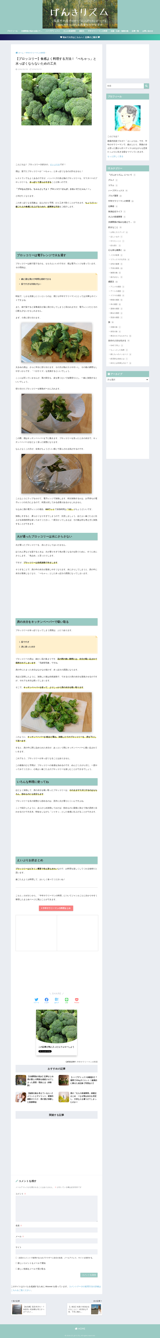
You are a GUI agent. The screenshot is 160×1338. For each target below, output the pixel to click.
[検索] (146, 86)
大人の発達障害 (69, 31)
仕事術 (112, 206)
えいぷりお (55, 164)
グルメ (112, 180)
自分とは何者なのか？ (120, 363)
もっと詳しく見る (115, 156)
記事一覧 (135, 31)
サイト (19, 1247)
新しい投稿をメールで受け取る (32, 1269)
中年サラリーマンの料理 (97, 31)
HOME (81, 1328)
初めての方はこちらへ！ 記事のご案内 (80, 37)
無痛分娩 (115, 273)
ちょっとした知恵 (118, 350)
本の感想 (115, 304)
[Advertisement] (57, 144)
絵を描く (115, 245)
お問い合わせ (147, 31)
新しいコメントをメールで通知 (32, 1263)
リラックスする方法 (119, 259)
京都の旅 (115, 327)
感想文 (81, 31)
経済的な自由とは (118, 359)
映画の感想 (116, 300)
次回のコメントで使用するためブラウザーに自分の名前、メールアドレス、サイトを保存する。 (56, 1258)
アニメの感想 (117, 287)
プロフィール (12, 31)
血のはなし (116, 277)
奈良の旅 (115, 331)
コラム (112, 185)
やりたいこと (116, 241)
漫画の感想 (116, 309)
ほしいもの (116, 237)
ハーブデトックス (53, 31)
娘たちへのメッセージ (120, 354)
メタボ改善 (116, 255)
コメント (21, 1194)
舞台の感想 (116, 313)
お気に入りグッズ (118, 232)
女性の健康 (116, 264)
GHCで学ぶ (116, 345)
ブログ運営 (114, 196)
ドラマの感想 (117, 295)
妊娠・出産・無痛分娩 (119, 31)
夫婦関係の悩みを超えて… (31, 31)
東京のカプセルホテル (120, 336)
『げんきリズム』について (121, 175)
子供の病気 (116, 268)
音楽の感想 (116, 317)
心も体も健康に (116, 250)
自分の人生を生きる (118, 340)
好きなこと (114, 227)
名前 (19, 1225)
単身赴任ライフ (116, 211)
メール (20, 1236)
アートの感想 (117, 291)
